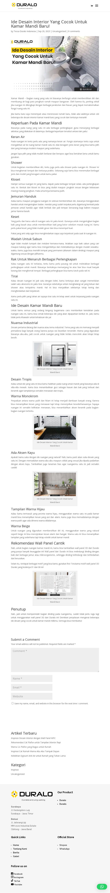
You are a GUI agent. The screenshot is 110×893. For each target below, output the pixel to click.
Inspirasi (15, 769)
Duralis (62, 804)
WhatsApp (64, 849)
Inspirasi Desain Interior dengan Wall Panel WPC (33, 738)
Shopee (63, 845)
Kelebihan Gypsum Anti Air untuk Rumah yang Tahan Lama (38, 755)
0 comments (74, 31)
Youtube (18, 884)
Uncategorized (59, 31)
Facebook (18, 874)
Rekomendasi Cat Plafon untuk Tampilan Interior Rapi (36, 742)
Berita (16, 852)
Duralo (62, 800)
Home (16, 845)
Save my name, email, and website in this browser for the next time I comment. (51, 703)
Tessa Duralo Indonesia (25, 31)
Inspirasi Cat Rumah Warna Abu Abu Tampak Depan (35, 751)
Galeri (16, 856)
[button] (102, 887)
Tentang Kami (20, 849)
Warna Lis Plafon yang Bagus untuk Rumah (31, 746)
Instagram (18, 877)
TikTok (17, 881)
